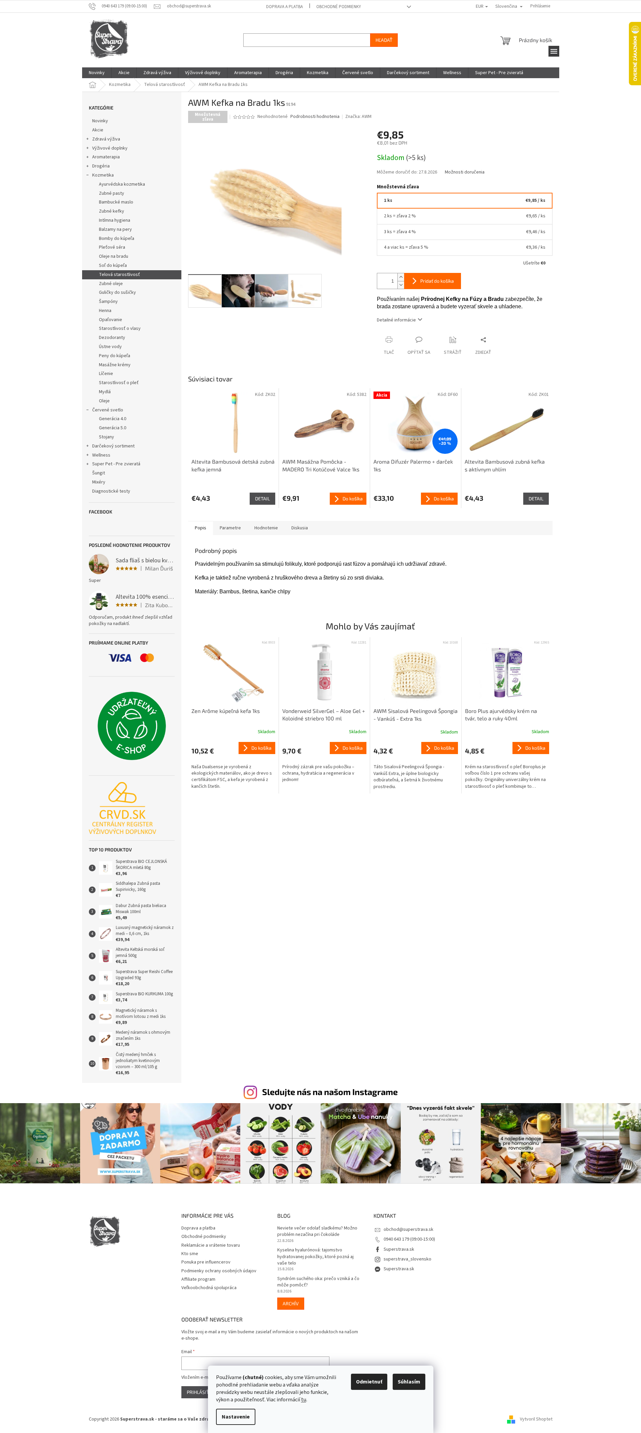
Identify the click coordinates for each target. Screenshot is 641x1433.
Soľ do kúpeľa (113, 265)
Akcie (97, 130)
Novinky (100, 121)
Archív (291, 1303)
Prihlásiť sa (201, 1392)
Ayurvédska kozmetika (122, 184)
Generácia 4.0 (112, 418)
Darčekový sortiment (113, 446)
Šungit (98, 473)
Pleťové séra (112, 247)
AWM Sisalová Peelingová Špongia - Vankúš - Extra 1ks (415, 714)
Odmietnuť (369, 1381)
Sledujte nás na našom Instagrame (330, 1092)
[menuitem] (96, 72)
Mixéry (98, 482)
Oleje (104, 401)
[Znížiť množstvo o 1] (400, 285)
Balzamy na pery (115, 229)
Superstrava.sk (399, 1249)
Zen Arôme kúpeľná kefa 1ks (225, 711)
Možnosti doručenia (465, 172)
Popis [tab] (200, 528)
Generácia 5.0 (112, 428)
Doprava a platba (284, 7)
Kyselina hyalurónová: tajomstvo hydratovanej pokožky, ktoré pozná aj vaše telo (315, 1257)
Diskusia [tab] (299, 528)
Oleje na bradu (113, 256)
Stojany (106, 437)
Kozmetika (103, 175)
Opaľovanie (110, 319)
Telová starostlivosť (119, 274)
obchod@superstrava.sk (408, 1229)
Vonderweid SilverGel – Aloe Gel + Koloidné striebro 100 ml (323, 714)
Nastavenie (236, 1417)
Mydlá (105, 391)
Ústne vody (110, 346)
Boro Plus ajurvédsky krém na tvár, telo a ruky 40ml (501, 714)
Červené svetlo (107, 410)
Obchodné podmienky (338, 7)
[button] (233, 766)
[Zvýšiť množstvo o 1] (400, 277)
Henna (105, 310)
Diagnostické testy (111, 491)
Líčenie (106, 373)
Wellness (101, 455)
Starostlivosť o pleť (119, 382)
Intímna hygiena (114, 220)
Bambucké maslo (116, 202)
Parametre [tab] (230, 528)
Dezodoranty (112, 337)
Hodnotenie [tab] (266, 528)
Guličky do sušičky (117, 292)
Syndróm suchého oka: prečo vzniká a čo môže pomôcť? (318, 1282)
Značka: (358, 116)
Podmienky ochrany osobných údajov (218, 1271)
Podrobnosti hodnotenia (315, 117)
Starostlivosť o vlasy (120, 328)
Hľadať (384, 40)
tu (303, 1399)
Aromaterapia (106, 157)
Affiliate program (198, 1279)
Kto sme (189, 1253)
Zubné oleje (111, 283)
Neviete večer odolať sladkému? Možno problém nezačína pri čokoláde (317, 1231)
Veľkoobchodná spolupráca (209, 1287)
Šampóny (108, 301)
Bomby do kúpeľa (116, 238)
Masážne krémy (115, 365)
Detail (262, 498)
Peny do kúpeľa (114, 355)
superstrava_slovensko (407, 1259)
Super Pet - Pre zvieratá (116, 464)
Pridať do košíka (437, 281)
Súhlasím (409, 1381)
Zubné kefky (111, 211)
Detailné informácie (396, 320)
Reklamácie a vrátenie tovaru (210, 1245)
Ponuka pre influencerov (205, 1262)
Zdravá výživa (106, 139)
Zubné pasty (111, 193)
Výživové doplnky (110, 148)
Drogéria (101, 166)
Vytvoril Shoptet (536, 1419)
